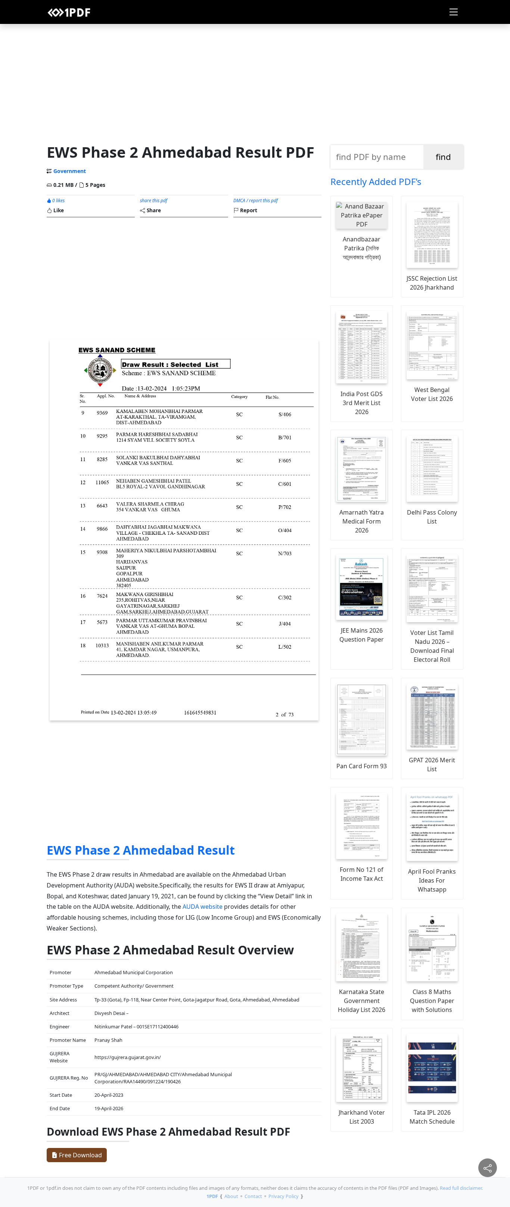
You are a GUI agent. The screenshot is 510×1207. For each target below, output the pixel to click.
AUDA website (203, 906)
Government (69, 171)
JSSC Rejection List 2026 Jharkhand (432, 282)
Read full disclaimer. (461, 1188)
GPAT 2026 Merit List (432, 764)
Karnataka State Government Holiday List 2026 (361, 1001)
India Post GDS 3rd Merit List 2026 (361, 403)
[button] (453, 12)
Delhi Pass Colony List (432, 516)
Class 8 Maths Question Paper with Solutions (432, 1001)
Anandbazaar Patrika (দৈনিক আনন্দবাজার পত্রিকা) (362, 248)
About (231, 1196)
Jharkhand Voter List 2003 (362, 1117)
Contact (253, 1196)
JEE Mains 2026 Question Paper (361, 634)
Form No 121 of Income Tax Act (361, 874)
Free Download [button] (79, 1155)
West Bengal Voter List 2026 (432, 394)
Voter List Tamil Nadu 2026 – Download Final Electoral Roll (432, 646)
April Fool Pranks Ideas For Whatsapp (432, 880)
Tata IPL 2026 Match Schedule (432, 1117)
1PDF (212, 1196)
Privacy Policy (283, 1196)
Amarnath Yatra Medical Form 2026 (361, 521)
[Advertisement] (255, 82)
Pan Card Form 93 (361, 766)
